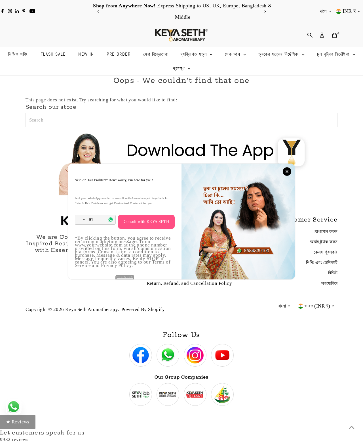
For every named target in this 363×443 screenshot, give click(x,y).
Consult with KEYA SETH (146, 222)
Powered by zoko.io (125, 277)
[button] (80, 219)
